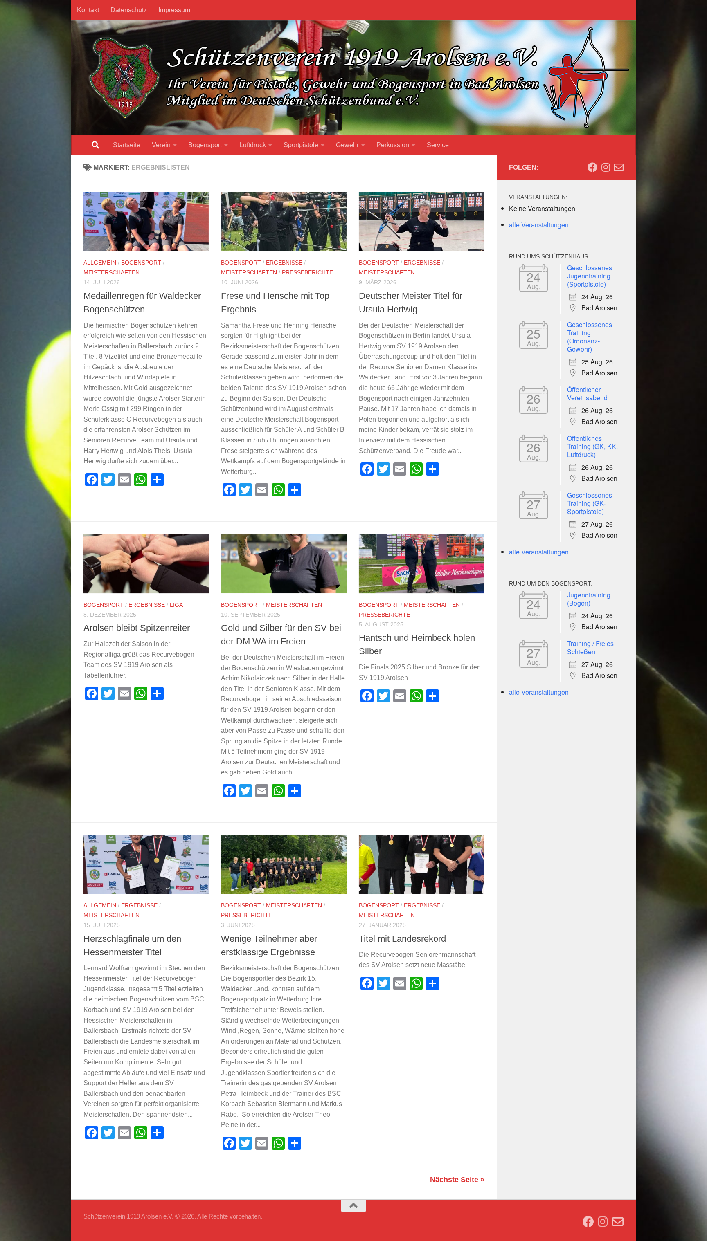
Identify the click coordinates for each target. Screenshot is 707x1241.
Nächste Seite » (457, 1180)
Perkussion (392, 144)
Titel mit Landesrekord (402, 939)
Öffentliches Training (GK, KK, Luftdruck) (592, 446)
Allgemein (99, 262)
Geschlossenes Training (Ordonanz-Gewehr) (589, 337)
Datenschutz (128, 10)
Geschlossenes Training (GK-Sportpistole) (589, 503)
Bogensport (205, 144)
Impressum (174, 10)
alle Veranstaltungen (539, 224)
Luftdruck (252, 144)
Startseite (126, 144)
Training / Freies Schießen (590, 647)
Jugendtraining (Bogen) (588, 599)
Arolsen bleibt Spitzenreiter (136, 628)
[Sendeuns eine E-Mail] (619, 167)
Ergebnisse (284, 262)
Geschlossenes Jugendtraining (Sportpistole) (589, 276)
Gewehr (347, 144)
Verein (161, 144)
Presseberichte (307, 272)
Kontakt (88, 10)
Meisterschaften (111, 272)
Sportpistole (301, 144)
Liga (176, 604)
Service (438, 144)
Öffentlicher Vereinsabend (587, 393)
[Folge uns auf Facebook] (592, 167)
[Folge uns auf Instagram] (605, 167)
